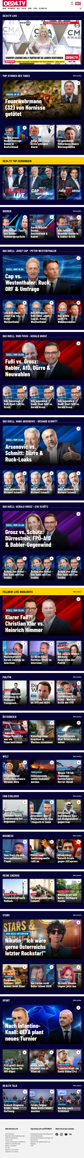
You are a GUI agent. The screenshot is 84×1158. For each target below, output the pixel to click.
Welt (18, 8)
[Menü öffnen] (80, 8)
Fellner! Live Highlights (18, 592)
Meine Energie (11, 875)
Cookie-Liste (8, 1140)
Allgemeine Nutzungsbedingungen (15, 1136)
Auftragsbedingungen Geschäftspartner (41, 1134)
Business (8, 835)
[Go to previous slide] (2, 137)
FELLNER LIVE (43, 8)
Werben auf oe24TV (10, 1146)
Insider (7, 211)
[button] (42, 42)
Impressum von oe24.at (11, 1150)
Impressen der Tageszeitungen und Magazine (40, 1143)
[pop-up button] (76, 61)
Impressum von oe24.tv (11, 1152)
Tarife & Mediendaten (36, 1136)
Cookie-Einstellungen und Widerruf (15, 1142)
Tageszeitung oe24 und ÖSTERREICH (41, 1129)
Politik (24, 8)
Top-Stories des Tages (16, 75)
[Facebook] (57, 1134)
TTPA (31, 1146)
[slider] (12, 61)
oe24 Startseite (9, 1134)
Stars (35, 8)
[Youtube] (66, 1134)
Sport (30, 8)
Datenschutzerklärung (11, 1138)
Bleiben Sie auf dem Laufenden (65, 1129)
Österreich (11, 8)
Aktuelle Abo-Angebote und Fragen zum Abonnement (41, 1139)
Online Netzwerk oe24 (11, 1129)
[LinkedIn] (70, 1134)
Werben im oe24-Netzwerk (12, 1144)
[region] (42, 42)
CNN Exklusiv (11, 796)
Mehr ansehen (77, 76)
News (4, 8)
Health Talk (10, 1085)
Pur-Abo (7, 1148)
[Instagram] (61, 1134)
